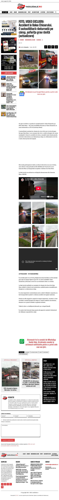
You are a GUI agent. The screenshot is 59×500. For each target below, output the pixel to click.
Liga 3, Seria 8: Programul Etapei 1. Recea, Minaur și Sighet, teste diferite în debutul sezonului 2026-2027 (36, 475)
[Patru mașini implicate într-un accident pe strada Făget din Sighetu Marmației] (3, 107)
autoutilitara (34, 352)
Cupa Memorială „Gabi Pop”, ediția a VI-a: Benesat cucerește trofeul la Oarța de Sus (11, 114)
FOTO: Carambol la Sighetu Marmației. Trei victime (10, 389)
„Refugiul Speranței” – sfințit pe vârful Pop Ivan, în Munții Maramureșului (11, 78)
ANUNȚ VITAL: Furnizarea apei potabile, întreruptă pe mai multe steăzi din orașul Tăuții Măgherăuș (11, 87)
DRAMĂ (22, 40)
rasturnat (45, 352)
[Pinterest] (52, 46)
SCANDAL (39, 40)
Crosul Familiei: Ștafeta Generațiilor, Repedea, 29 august (49, 393)
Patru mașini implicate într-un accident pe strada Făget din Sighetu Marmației (11, 107)
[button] (55, 12)
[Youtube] (2, 487)
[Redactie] (20, 47)
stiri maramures (23, 354)
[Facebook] (45, 46)
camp (40, 352)
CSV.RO (16, 495)
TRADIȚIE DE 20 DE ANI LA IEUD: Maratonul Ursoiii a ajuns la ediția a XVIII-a (49, 399)
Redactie (26, 47)
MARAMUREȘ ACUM (30, 40)
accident (27, 352)
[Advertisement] (38, 111)
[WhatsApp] (56, 46)
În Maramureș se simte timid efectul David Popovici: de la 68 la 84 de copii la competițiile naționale (49, 375)
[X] (49, 46)
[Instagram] (5, 484)
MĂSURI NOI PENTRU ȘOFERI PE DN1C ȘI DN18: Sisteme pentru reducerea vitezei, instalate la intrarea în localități (37, 467)
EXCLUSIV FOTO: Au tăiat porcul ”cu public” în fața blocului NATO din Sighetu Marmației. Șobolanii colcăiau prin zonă (30, 383)
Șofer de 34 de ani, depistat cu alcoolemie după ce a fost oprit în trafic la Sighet (37, 482)
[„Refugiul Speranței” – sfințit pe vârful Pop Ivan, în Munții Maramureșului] (3, 78)
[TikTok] (8, 484)
